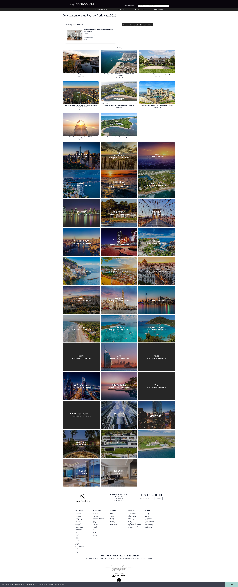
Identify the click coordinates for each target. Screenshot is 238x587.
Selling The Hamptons (133, 523)
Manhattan (78, 513)
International (96, 515)
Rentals (79, 156)
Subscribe (158, 498)
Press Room (113, 520)
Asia (94, 534)
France (77, 531)
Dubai (76, 549)
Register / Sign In (130, 5)
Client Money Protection (119, 572)
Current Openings (114, 523)
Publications (131, 527)
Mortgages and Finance (151, 526)
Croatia (77, 540)
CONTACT (115, 556)
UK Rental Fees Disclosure (119, 573)
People (112, 515)
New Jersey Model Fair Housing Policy (119, 570)
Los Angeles (78, 516)
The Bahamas (78, 545)
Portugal (77, 534)
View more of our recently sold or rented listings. (137, 25)
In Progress (95, 513)
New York (95, 520)
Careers (112, 516)
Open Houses (87, 156)
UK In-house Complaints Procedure (119, 569)
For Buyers (147, 513)
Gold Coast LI (78, 520)
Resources (158, 9)
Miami (77, 518)
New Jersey (78, 523)
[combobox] (152, 6)
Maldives (95, 535)
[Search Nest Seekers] (167, 6)
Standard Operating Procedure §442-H (119, 568)
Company (122, 9)
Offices (112, 518)
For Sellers (147, 515)
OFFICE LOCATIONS (105, 556)
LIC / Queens (78, 529)
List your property (132, 513)
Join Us (112, 521)
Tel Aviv (95, 532)
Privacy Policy (113, 524)
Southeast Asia (79, 553)
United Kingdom (79, 527)
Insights (129, 518)
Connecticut (78, 524)
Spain (76, 535)
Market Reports (148, 527)
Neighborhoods (149, 524)
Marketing (139, 9)
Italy (76, 532)
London (94, 521)
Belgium (77, 538)
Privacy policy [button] (59, 584)
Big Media (130, 521)
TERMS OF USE (124, 556)
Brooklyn (77, 526)
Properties (79, 9)
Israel (76, 548)
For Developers (148, 518)
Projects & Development (133, 515)
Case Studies (96, 516)
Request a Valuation (132, 516)
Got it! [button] (232, 584)
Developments (101, 9)
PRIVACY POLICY (134, 556)
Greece (77, 537)
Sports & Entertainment (150, 520)
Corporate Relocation (150, 521)
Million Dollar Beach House (134, 524)
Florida (94, 523)
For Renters (147, 516)
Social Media (131, 520)
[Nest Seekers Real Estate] (81, 4)
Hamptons (77, 515)
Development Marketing (98, 518)
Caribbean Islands (79, 546)
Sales (73, 156)
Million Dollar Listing (133, 526)
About (111, 513)
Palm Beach (78, 521)
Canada (77, 542)
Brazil (76, 551)
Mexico (77, 543)
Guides (147, 523)
